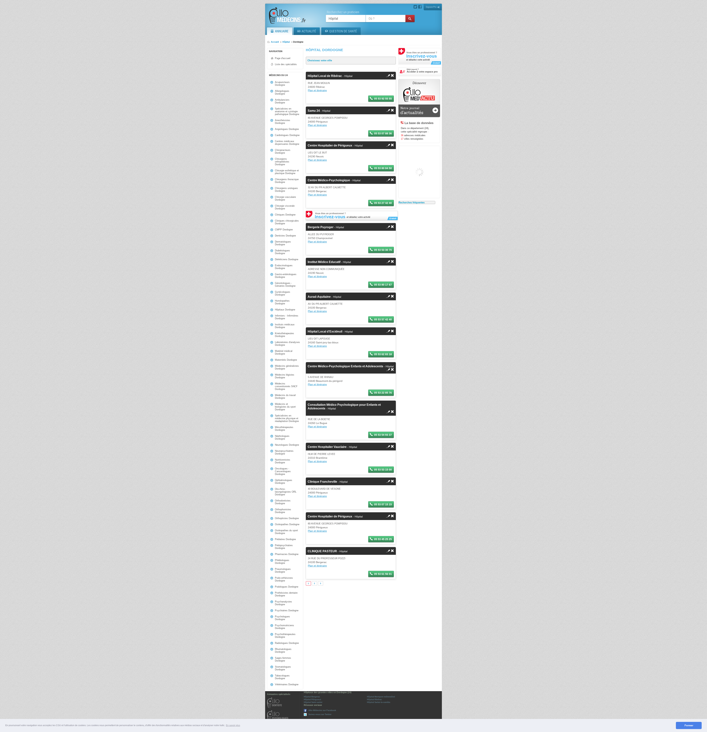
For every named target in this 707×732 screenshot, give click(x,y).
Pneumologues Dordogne (283, 570)
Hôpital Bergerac (312, 697)
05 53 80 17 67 (383, 284)
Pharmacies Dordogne (286, 554)
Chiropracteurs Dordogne (282, 151)
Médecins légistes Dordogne (284, 376)
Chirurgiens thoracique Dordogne (287, 180)
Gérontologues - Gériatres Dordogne (285, 284)
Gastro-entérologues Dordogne (285, 275)
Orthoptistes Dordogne (287, 518)
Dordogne (298, 42)
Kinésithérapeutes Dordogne (284, 334)
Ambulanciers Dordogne (282, 101)
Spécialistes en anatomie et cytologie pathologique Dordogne (287, 111)
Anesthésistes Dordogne (282, 121)
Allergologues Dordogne (282, 92)
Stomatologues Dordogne (283, 668)
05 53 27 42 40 (383, 202)
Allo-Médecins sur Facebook (322, 710)
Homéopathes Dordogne (282, 302)
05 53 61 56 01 (383, 573)
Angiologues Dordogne (287, 129)
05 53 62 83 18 (383, 354)
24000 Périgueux (318, 121)
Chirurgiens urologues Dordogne (286, 189)
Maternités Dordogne (286, 359)
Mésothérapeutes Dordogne (284, 428)
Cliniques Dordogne (285, 214)
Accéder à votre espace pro (422, 70)
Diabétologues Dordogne (282, 252)
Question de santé (343, 31)
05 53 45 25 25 (383, 539)
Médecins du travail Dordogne (285, 396)
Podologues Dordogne (286, 586)
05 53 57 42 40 (383, 319)
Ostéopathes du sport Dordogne (286, 532)
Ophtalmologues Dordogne (283, 481)
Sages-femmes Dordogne (283, 659)
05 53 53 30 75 (383, 249)
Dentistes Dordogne (285, 235)
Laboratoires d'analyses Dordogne (287, 343)
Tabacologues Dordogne (282, 677)
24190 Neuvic (316, 156)
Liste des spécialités (286, 64)
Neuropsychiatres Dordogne (284, 452)
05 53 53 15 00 (383, 469)
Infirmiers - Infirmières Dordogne (286, 317)
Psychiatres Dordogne (286, 610)
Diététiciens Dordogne (286, 259)
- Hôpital (330, 76)
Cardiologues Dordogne (287, 135)
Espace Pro (431, 7)
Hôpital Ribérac (374, 699)
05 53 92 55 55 (383, 98)
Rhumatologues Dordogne (283, 650)
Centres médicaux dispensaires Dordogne (287, 142)
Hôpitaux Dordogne (285, 309)
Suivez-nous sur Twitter (319, 714)
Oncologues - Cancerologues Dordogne (283, 471)
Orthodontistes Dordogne (283, 502)
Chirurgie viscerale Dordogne (285, 207)
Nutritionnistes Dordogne (282, 461)
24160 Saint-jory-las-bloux (323, 342)
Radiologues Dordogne (287, 643)
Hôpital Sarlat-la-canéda (378, 702)
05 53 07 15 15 (383, 504)
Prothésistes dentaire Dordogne (286, 594)
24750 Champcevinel (320, 238)
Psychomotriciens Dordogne (284, 627)
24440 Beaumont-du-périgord (325, 380)
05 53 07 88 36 (383, 133)
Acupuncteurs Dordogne (282, 83)
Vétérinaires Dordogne (286, 684)
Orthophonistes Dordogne (283, 511)
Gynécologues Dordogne (282, 293)
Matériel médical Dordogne (283, 352)
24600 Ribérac (316, 86)
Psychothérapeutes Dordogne (285, 635)
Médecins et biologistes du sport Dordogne (285, 407)
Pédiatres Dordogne (285, 539)
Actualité (309, 31)
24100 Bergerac (317, 191)
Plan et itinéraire (317, 90)
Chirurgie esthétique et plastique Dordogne (287, 172)
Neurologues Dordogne (287, 444)
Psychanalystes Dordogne (283, 603)
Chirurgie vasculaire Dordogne (285, 198)
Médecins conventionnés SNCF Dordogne (286, 386)
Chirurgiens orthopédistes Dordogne (282, 162)
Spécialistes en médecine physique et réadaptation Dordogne (287, 418)
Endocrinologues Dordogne (284, 267)
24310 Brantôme (317, 457)
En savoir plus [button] (233, 725)
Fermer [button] (689, 725)
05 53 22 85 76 (383, 392)
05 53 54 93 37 (383, 434)
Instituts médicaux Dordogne (285, 326)
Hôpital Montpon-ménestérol (381, 697)
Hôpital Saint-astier (313, 702)
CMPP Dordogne (284, 229)
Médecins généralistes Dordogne (287, 367)
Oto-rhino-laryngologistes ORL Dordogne (285, 492)
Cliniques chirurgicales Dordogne (287, 222)
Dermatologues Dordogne (283, 243)
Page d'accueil (282, 58)
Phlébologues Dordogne (282, 561)
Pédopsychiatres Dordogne (284, 546)
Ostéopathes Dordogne (287, 524)
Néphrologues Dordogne (282, 437)
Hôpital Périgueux (312, 699)
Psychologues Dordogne (282, 618)
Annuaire (282, 31)
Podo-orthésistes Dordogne (284, 579)
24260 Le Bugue (317, 423)
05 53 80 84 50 (383, 168)
